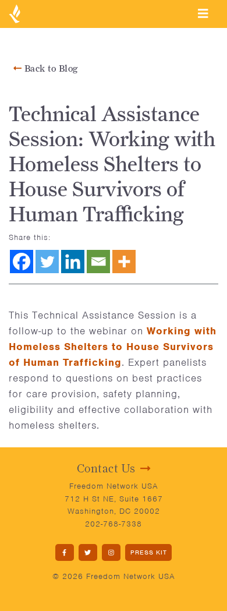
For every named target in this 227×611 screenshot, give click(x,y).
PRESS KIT (148, 552)
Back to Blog (50, 68)
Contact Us (106, 468)
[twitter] (88, 552)
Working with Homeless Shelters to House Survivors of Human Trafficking (113, 346)
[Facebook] (21, 261)
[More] (124, 261)
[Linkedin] (72, 261)
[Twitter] (47, 261)
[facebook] (64, 552)
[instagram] (111, 552)
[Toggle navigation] (203, 13)
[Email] (98, 261)
